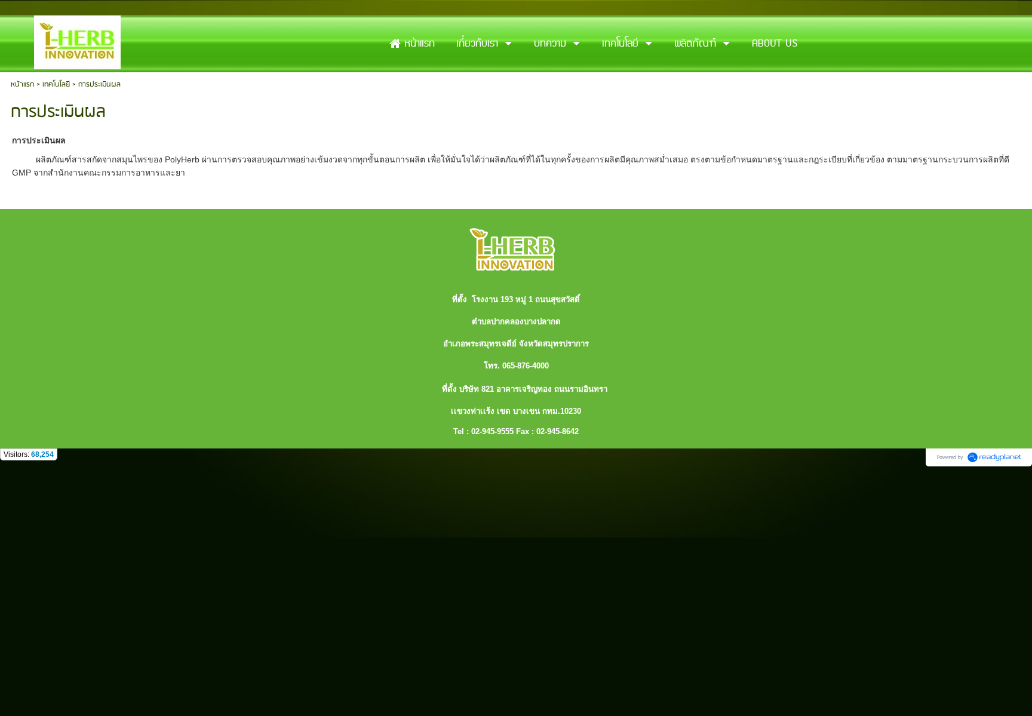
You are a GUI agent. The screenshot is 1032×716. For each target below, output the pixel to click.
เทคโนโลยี (56, 84)
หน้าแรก (22, 84)
